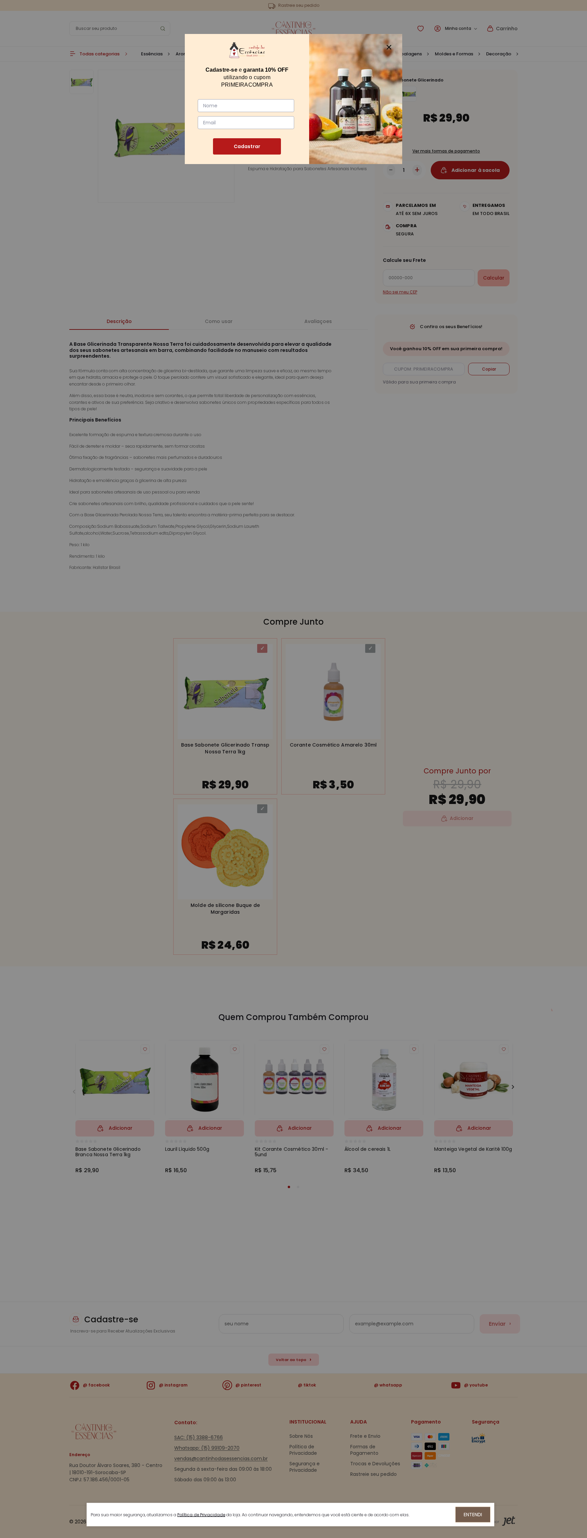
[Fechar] (389, 47)
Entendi (473, 1514)
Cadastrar (247, 146)
